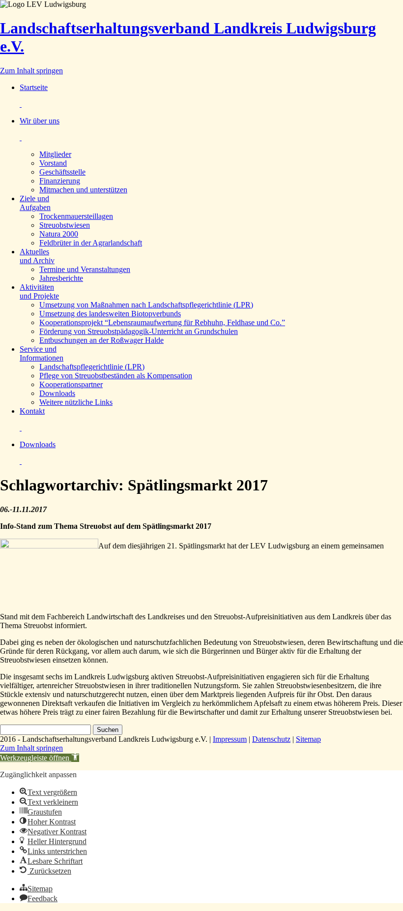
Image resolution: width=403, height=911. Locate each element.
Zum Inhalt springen (31, 70)
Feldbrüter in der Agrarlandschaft (90, 243)
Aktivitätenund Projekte (39, 291)
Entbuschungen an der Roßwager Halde (101, 340)
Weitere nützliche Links (76, 402)
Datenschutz (271, 739)
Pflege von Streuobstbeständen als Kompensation (115, 375)
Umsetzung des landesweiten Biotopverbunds (110, 313)
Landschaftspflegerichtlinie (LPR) (91, 367)
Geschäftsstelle (62, 172)
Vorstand (53, 163)
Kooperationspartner (71, 384)
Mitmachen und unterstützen (83, 189)
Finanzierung (59, 181)
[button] (39, 758)
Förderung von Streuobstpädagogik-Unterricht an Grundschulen (138, 331)
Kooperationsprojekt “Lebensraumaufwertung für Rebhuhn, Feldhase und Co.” (162, 322)
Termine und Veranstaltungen (84, 269)
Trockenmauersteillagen (76, 216)
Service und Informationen (41, 353)
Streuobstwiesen (64, 225)
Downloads (57, 393)
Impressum (230, 739)
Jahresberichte (61, 278)
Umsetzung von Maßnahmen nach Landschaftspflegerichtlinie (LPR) (146, 305)
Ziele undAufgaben (35, 203)
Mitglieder (55, 154)
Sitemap (308, 739)
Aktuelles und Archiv (37, 256)
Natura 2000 (58, 234)
